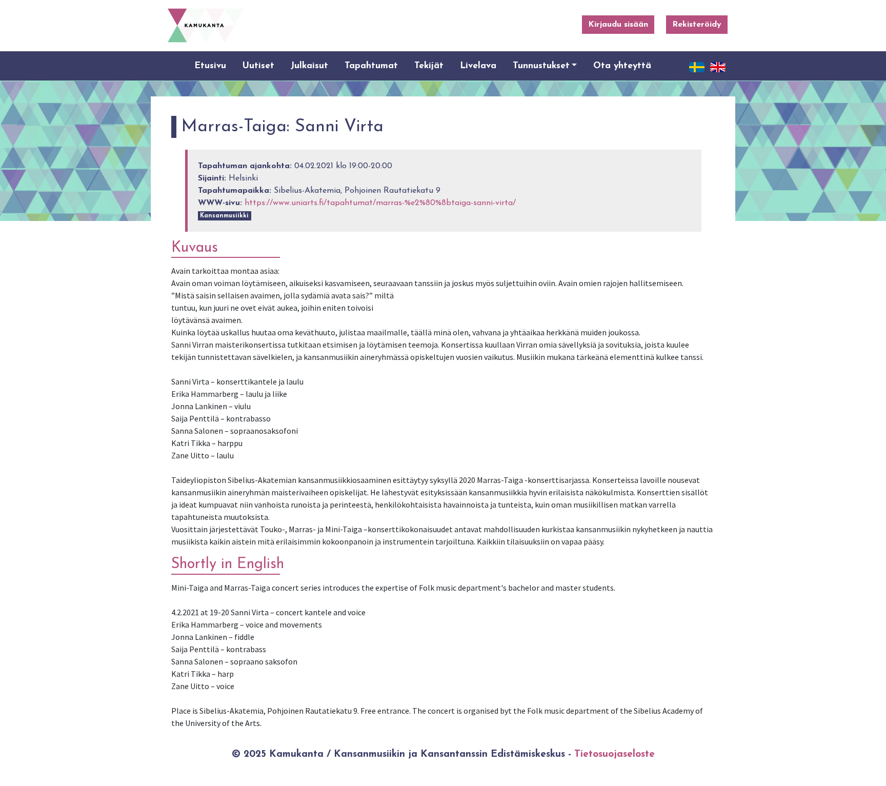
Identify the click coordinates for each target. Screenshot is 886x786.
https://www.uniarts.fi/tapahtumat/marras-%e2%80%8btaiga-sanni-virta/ (380, 203)
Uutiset (258, 66)
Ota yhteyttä (622, 66)
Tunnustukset (541, 66)
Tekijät (429, 66)
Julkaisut (309, 66)
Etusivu (210, 66)
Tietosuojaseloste (614, 754)
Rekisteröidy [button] (696, 25)
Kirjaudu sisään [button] (618, 25)
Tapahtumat (371, 66)
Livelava (478, 66)
